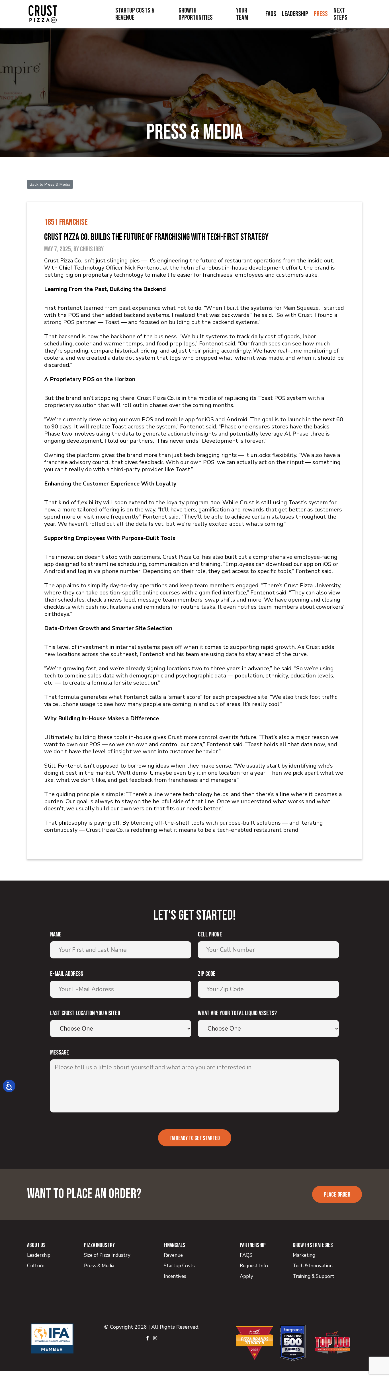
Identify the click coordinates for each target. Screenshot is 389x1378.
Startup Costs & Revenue (134, 14)
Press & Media (99, 1265)
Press (321, 14)
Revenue (173, 1255)
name (56, 934)
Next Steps (340, 14)
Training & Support (313, 1276)
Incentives (175, 1276)
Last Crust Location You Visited (85, 1013)
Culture (35, 1265)
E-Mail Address (66, 974)
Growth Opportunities (196, 14)
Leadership (295, 14)
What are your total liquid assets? (237, 1013)
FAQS (246, 1255)
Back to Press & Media (50, 184)
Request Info (254, 1265)
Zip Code (207, 974)
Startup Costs (179, 1265)
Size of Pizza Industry (107, 1255)
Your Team (242, 14)
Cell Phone (210, 934)
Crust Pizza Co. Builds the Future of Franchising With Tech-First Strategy (156, 237)
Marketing (304, 1255)
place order (337, 1195)
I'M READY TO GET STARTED (194, 1138)
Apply (246, 1276)
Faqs (270, 14)
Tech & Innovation (313, 1265)
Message (59, 1052)
